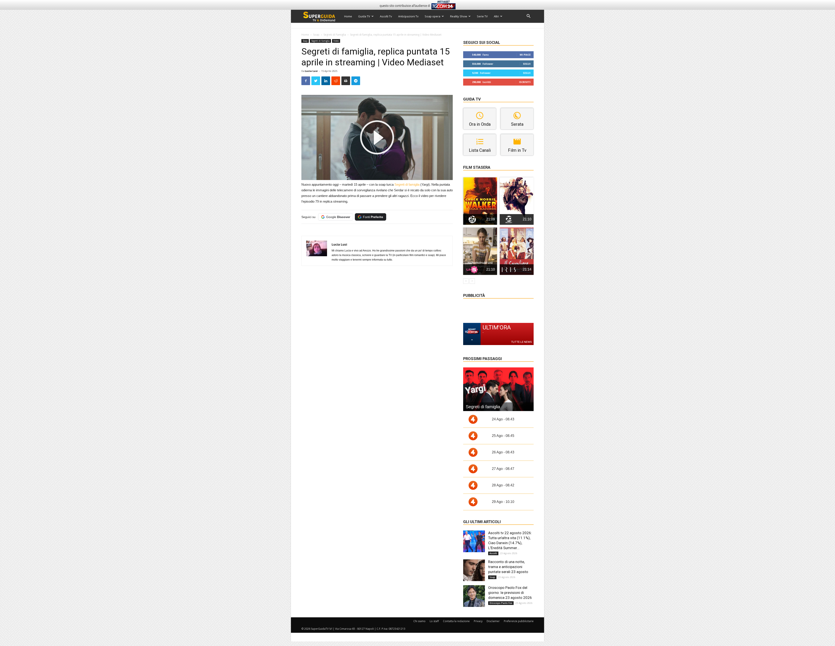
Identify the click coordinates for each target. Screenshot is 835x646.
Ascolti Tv (386, 16)
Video (336, 40)
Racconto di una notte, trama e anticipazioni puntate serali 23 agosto (508, 567)
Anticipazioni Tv (408, 16)
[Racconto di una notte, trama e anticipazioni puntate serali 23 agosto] (474, 570)
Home (348, 16)
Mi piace (525, 54)
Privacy (478, 621)
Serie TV (482, 16)
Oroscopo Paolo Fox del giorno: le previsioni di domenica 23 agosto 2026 (510, 592)
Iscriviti (525, 82)
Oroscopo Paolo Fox (500, 603)
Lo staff (434, 621)
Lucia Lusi (311, 71)
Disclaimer (493, 621)
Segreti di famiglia (406, 184)
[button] (528, 17)
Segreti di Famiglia (335, 34)
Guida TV (364, 16)
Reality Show (458, 16)
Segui (527, 63)
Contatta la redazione (456, 621)
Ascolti (493, 553)
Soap (316, 34)
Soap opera (432, 16)
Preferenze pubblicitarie (519, 621)
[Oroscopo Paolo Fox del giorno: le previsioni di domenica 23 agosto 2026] (474, 596)
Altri (496, 16)
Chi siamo (419, 621)
